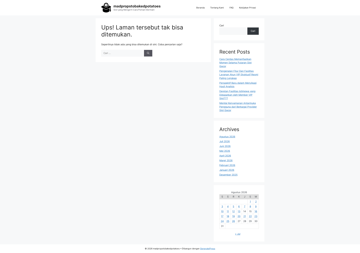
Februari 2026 (227, 165)
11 (228, 211)
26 (233, 221)
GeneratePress (207, 248)
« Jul (237, 234)
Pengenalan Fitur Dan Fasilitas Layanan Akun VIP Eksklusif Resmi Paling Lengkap (238, 75)
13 (239, 211)
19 (233, 216)
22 (250, 216)
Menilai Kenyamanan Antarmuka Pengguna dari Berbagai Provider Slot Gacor (238, 107)
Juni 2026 (225, 146)
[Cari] (148, 53)
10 (222, 211)
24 (222, 221)
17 (222, 216)
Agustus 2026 (227, 136)
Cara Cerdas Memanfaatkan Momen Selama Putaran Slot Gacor (235, 63)
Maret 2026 (226, 160)
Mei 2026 (224, 151)
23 (255, 216)
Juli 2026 (224, 141)
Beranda (200, 7)
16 (256, 211)
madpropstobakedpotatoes (137, 6)
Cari (221, 25)
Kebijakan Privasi (247, 7)
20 (239, 216)
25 (227, 221)
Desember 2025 (228, 174)
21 (244, 216)
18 (228, 216)
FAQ (231, 7)
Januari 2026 (226, 170)
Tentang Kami (217, 7)
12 (233, 211)
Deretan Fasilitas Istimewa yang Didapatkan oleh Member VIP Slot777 (237, 95)
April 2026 (225, 155)
